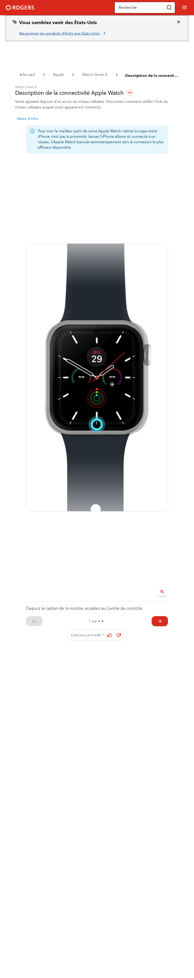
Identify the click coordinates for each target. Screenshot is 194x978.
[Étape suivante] (97, 377)
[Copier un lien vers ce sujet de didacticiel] (130, 92)
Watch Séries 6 (94, 74)
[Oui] (109, 635)
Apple (58, 74)
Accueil (28, 74)
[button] (169, 7)
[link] (63, 33)
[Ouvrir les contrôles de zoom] (162, 592)
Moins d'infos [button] (28, 118)
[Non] (118, 635)
